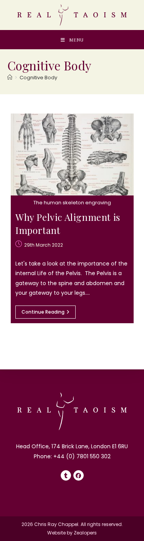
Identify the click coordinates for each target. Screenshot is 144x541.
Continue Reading (49, 313)
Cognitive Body (38, 77)
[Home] (9, 77)
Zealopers (85, 532)
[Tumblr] (66, 475)
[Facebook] (78, 475)
